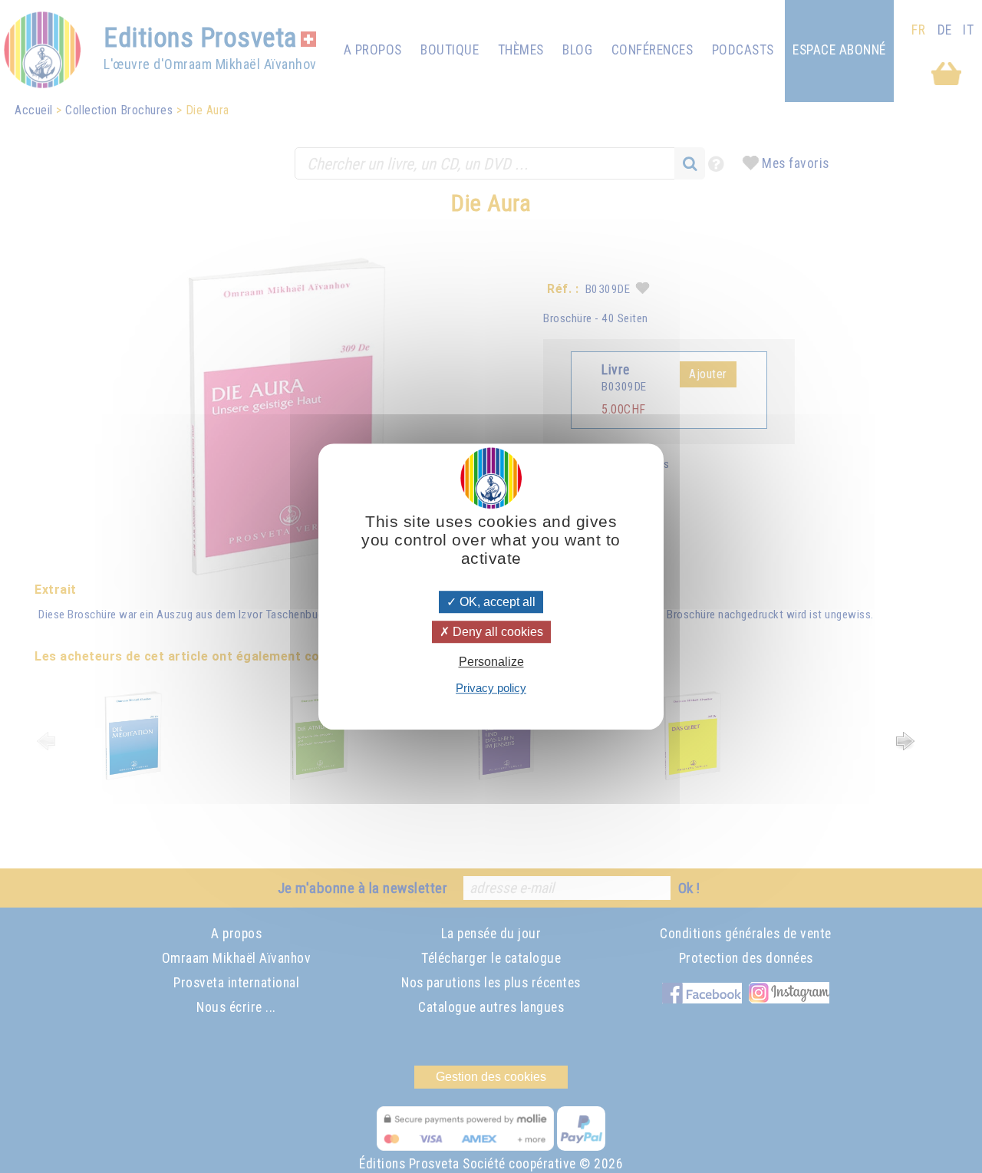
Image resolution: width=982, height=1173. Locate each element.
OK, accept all (495, 601)
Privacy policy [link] (491, 687)
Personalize (491, 661)
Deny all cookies (496, 631)
